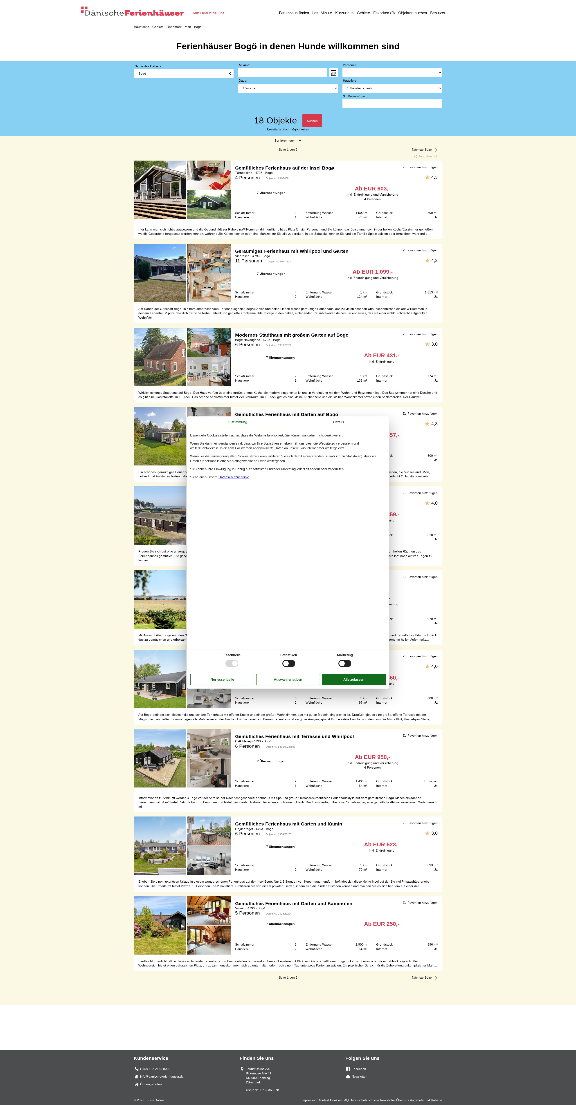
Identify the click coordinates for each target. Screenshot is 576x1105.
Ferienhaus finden (294, 13)
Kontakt (323, 1100)
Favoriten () (384, 13)
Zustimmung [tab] (237, 422)
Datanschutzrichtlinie (233, 477)
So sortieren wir (428, 156)
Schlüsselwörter (354, 96)
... (333, 72)
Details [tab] (338, 422)
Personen (350, 65)
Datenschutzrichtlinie (364, 1100)
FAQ (345, 1100)
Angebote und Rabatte (426, 1100)
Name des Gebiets (148, 66)
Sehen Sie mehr (288, 192)
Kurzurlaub (344, 13)
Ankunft (244, 65)
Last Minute (322, 13)
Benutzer (437, 13)
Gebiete (363, 13)
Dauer (243, 80)
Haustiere (350, 80)
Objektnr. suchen (412, 13)
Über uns (402, 1100)
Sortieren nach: (285, 140)
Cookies (336, 1100)
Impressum (309, 1100)
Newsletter (387, 1100)
